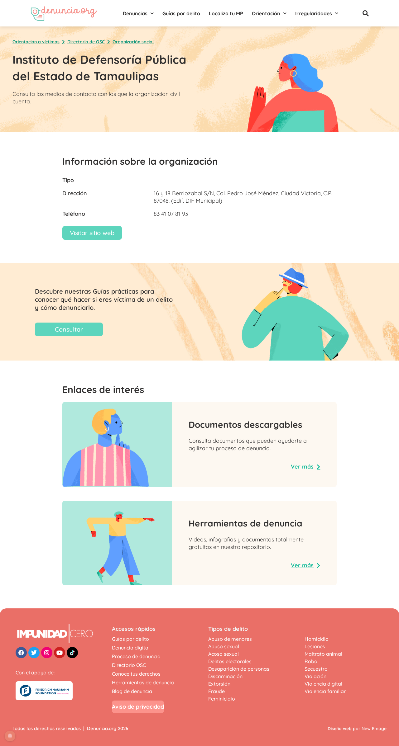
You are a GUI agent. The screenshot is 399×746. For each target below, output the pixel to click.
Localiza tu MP (226, 13)
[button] (365, 13)
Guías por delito (181, 13)
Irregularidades (313, 13)
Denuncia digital (131, 647)
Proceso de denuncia (136, 656)
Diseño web (340, 728)
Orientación (266, 13)
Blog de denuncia (132, 691)
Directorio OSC (129, 665)
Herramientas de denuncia (143, 682)
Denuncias (135, 13)
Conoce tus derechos (136, 674)
